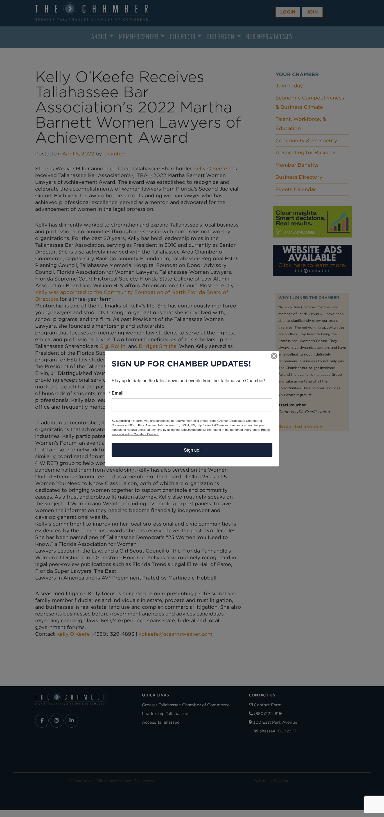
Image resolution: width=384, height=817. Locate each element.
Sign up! (192, 449)
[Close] (274, 355)
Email (117, 392)
